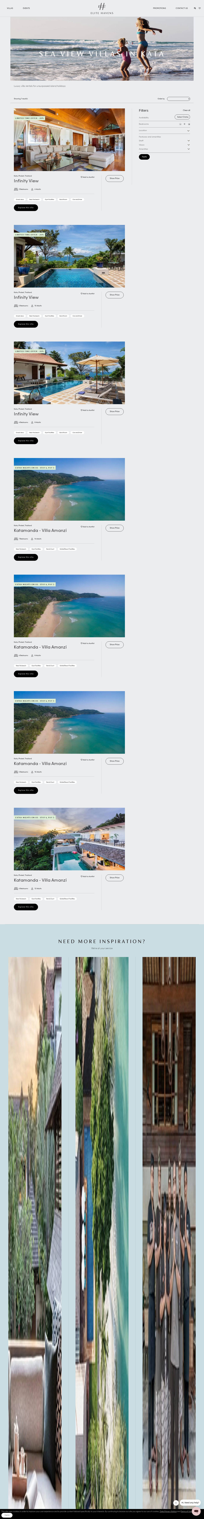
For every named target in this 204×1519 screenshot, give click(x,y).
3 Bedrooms (23, 189)
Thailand (28, 176)
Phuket (21, 176)
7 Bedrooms (23, 539)
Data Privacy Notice (168, 1511)
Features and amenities (150, 137)
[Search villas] (195, 8)
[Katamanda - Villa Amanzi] (69, 489)
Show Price (114, 178)
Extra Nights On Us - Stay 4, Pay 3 (34, 468)
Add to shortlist (88, 177)
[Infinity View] (69, 139)
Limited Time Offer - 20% (29, 118)
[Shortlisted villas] (199, 8)
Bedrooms (144, 124)
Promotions (159, 8)
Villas (10, 8)
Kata (16, 176)
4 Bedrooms (23, 422)
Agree (7, 1515)
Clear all (186, 110)
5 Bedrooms (23, 306)
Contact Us (182, 8)
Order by (161, 99)
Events (26, 8)
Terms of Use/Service (190, 1511)
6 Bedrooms (23, 889)
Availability (144, 118)
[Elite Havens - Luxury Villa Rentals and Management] (102, 13)
